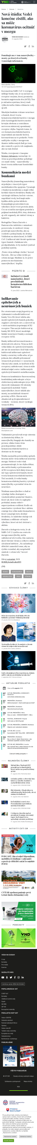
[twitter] (25, 46)
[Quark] (10, 1056)
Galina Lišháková (16, 648)
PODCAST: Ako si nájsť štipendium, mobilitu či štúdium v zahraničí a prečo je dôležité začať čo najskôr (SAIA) (18, 860)
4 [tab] (20, 1068)
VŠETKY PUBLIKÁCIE (18, 1071)
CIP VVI (3, 1007)
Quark (3, 1001)
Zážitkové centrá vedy (8, 999)
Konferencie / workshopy (9, 1039)
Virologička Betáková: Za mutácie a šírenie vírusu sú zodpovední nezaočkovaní (16, 645)
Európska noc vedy (7, 1033)
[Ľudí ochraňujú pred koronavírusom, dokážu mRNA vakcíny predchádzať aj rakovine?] (18, 661)
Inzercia (3, 967)
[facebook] (29, 46)
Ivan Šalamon (25, 796)
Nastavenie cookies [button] (10, 1136)
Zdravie (11, 9)
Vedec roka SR (6, 1028)
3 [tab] (17, 1068)
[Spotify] (7, 977)
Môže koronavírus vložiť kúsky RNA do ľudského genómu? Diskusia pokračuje (15, 617)
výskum (28, 576)
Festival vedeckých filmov (9, 1023)
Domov (3, 9)
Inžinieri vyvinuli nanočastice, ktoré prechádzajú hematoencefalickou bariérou (21, 281)
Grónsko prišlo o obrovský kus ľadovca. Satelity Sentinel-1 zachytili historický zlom (23, 781)
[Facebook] (15, 977)
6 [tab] (26, 1068)
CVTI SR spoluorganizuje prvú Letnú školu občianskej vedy (16, 893)
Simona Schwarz (17, 677)
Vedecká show (6, 1036)
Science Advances (9, 156)
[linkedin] (33, 46)
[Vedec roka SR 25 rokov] (27, 1055)
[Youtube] (2, 977)
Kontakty (4, 962)
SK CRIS (3, 1004)
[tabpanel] (10, 1056)
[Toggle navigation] (34, 2)
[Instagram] (19, 977)
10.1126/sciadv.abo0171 (11, 562)
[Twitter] (11, 977)
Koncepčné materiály (8, 1009)
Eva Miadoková (16, 620)
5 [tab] (23, 1068)
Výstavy (3, 1025)
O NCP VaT (4, 993)
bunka (5, 572)
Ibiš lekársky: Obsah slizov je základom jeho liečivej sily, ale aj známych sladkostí (23, 792)
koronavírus (17, 572)
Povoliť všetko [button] (8, 1140)
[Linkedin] (23, 977)
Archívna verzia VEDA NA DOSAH (13, 984)
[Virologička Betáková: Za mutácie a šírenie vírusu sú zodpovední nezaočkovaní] (18, 632)
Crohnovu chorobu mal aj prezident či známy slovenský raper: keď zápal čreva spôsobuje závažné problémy (22, 816)
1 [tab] (11, 1068)
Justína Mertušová (26, 290)
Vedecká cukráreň (7, 1020)
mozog (29, 572)
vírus (18, 576)
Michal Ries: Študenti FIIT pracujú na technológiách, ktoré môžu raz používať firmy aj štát (22, 768)
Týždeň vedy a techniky (8, 1031)
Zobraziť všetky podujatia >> (18, 753)
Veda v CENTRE (6, 1017)
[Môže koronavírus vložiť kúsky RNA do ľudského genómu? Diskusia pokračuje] (18, 604)
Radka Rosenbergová (27, 821)
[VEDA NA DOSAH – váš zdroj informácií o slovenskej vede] (8, 2)
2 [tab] (14, 1068)
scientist (11, 559)
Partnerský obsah (26, 774)
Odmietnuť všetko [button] (25, 1136)
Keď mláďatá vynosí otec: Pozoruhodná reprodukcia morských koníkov (21, 803)
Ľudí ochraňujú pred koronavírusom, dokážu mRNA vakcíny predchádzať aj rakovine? (17, 674)
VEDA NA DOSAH (17, 37)
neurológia (7, 576)
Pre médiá (4, 964)
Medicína (20, 9)
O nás (3, 959)
